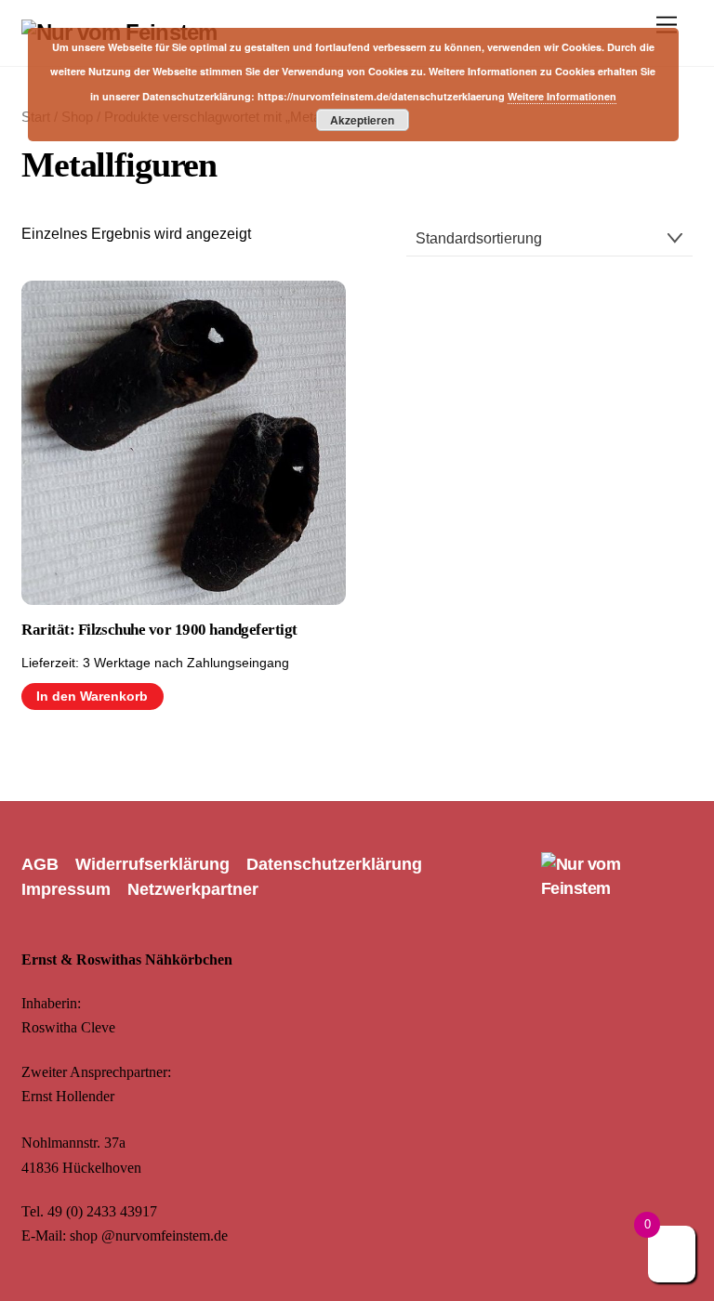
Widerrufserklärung (152, 864)
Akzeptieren (362, 120)
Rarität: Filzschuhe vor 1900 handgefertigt (159, 629)
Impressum (66, 889)
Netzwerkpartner (192, 889)
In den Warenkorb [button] (92, 696)
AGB (40, 864)
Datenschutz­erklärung (334, 864)
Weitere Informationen (562, 96)
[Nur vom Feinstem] (617, 888)
